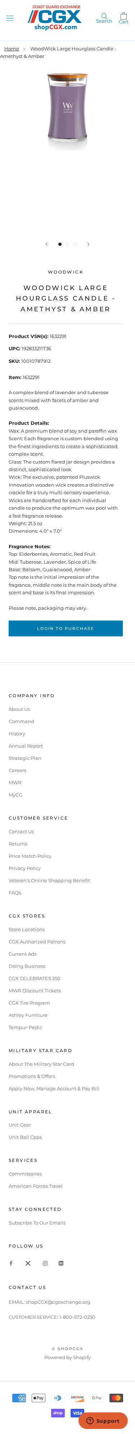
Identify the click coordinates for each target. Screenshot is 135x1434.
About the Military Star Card (41, 1064)
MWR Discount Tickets (35, 990)
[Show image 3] (75, 244)
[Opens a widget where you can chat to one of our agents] (103, 1421)
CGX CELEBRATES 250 (34, 978)
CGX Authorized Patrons (37, 941)
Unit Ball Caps (25, 1137)
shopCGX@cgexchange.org (58, 1302)
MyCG (15, 794)
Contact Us (21, 831)
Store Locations (27, 929)
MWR (15, 782)
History (17, 733)
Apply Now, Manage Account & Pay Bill (54, 1088)
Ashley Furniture (28, 1015)
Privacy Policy (25, 868)
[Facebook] (11, 1263)
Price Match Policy (30, 855)
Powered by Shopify (67, 1357)
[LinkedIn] (61, 1263)
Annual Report (26, 745)
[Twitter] (28, 1263)
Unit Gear (20, 1124)
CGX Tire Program (29, 1002)
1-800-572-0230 (77, 1317)
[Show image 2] (67, 244)
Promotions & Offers (32, 1076)
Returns (18, 843)
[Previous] (46, 244)
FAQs (15, 892)
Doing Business (27, 966)
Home (11, 48)
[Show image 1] (60, 244)
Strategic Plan (25, 758)
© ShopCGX (68, 1348)
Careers (17, 770)
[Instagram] (45, 1263)
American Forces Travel (36, 1186)
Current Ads (22, 953)
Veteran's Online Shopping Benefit (49, 880)
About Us (19, 709)
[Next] (88, 244)
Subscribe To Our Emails (37, 1222)
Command (21, 721)
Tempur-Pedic (25, 1027)
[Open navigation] (10, 18)
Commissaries (25, 1173)
